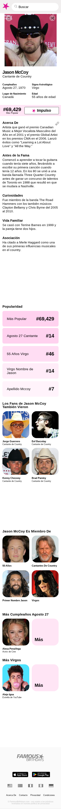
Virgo (35, 87)
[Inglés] (9, 785)
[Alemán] (51, 785)
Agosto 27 (9, 87)
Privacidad (35, 795)
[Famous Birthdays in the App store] (20, 774)
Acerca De (11, 795)
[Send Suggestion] (57, 124)
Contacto (23, 795)
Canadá (8, 97)
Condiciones (49, 795)
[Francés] (30, 785)
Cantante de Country (17, 76)
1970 (22, 87)
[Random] (52, 18)
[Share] (9, 18)
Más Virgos (11, 660)
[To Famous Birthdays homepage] (5, 6)
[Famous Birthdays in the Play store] (41, 774)
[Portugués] (20, 785)
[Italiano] (41, 785)
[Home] (30, 757)
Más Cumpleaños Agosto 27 (25, 614)
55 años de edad (44, 97)
